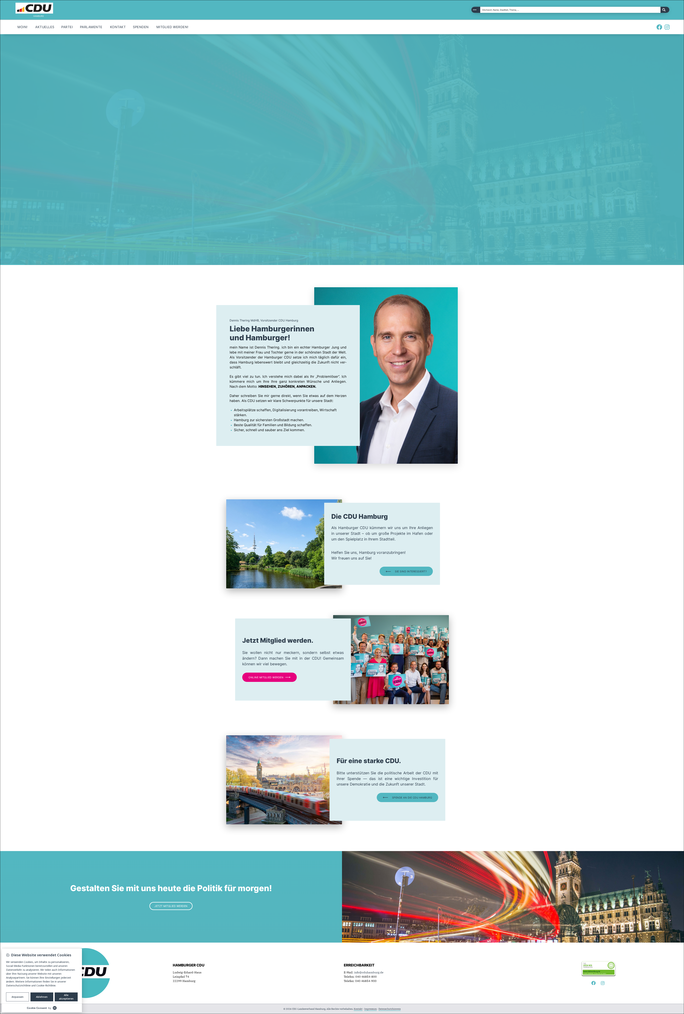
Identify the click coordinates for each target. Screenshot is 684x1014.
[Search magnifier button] (664, 10)
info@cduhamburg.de (369, 972)
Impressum (370, 1008)
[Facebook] (659, 27)
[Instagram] (667, 27)
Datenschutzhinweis (390, 1008)
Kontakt (358, 1008)
